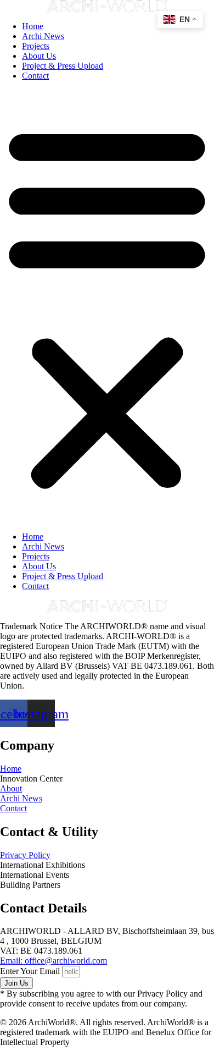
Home (32, 26)
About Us (39, 56)
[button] (107, 306)
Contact (35, 75)
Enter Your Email (31, 971)
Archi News (43, 36)
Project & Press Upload (62, 65)
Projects (35, 46)
